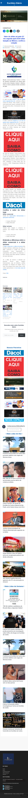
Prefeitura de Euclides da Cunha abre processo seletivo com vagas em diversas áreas (14, 455)
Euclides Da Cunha (6, 771)
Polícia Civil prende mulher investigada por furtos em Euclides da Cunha (13, 706)
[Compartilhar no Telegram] (14, 31)
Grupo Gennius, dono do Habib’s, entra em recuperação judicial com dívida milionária (13, 555)
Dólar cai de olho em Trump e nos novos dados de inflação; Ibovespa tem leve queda (7, 296)
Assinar (22, 335)
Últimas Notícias (6, 772)
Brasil (4, 768)
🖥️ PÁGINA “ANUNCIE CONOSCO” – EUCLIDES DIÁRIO (13, 779)
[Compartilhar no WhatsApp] (7, 31)
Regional (4, 774)
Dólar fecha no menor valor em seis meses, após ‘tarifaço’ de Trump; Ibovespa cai (7, 313)
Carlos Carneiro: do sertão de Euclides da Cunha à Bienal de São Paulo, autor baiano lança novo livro (13, 505)
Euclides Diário (14, 3)
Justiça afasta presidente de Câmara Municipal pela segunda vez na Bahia (13, 530)
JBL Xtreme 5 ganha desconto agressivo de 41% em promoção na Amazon (13, 580)
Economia (19, 46)
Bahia (4, 770)
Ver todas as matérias (14, 429)
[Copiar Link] (18, 31)
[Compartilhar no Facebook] (4, 31)
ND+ (7, 273)
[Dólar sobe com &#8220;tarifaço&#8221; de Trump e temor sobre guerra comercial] (17, 290)
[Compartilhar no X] (11, 31)
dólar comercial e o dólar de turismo (13, 246)
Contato (4, 780)
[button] (14, 5)
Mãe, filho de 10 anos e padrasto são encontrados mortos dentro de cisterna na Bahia (14, 480)
